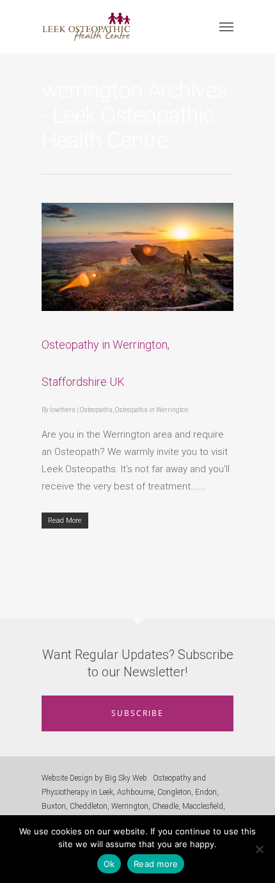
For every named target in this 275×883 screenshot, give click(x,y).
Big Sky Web (126, 778)
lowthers (62, 409)
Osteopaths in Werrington (152, 409)
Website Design (67, 778)
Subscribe (137, 713)
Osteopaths (96, 409)
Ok (109, 864)
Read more (156, 864)
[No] (259, 849)
